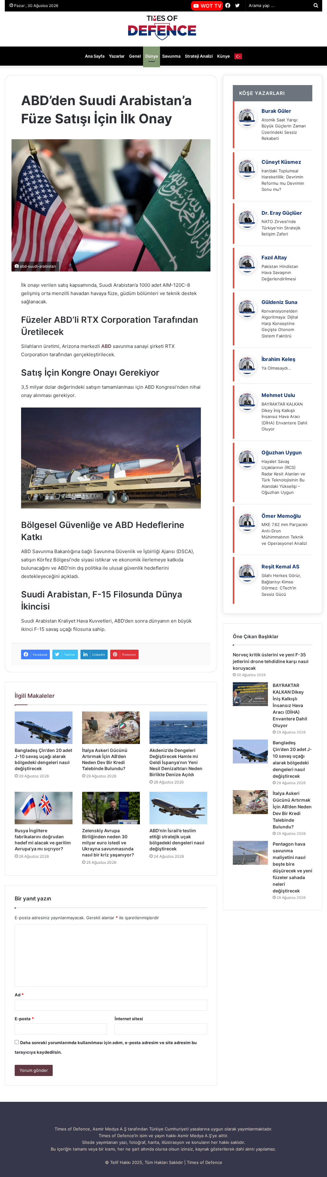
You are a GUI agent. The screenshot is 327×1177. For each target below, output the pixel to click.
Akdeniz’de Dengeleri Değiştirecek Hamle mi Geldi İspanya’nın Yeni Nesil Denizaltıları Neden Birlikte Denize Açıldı (175, 762)
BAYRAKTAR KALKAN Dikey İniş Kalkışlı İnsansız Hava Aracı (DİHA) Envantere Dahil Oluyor (290, 705)
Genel (135, 56)
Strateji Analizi (199, 56)
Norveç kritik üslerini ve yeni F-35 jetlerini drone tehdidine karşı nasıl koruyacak (270, 661)
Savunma (171, 56)
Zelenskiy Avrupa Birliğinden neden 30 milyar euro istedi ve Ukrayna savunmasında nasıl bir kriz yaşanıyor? (108, 842)
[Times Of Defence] (163, 29)
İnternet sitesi (129, 1018)
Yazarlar (117, 56)
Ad (19, 994)
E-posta (24, 1018)
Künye (223, 56)
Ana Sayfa (94, 56)
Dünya (151, 56)
